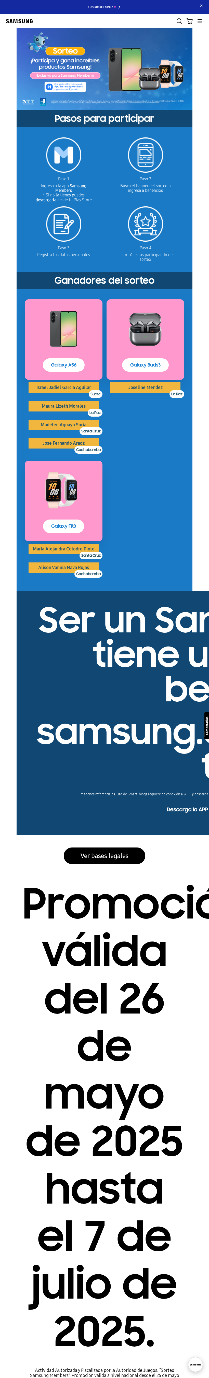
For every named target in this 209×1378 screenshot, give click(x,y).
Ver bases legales (104, 855)
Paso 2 (145, 179)
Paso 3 (64, 248)
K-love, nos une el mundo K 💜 (102, 7)
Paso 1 (63, 179)
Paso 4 (145, 248)
